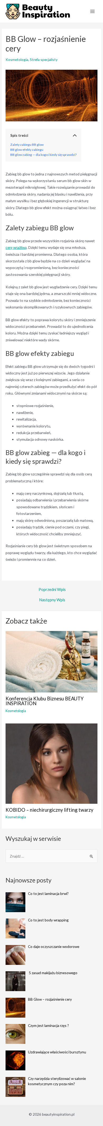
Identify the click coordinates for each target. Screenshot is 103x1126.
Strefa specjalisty (44, 59)
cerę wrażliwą (16, 247)
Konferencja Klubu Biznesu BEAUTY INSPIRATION (45, 701)
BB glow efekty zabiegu (26, 150)
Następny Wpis (52, 600)
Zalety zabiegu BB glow (27, 145)
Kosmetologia (17, 59)
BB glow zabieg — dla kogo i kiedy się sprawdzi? (43, 155)
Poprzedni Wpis (52, 590)
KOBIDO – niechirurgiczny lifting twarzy (49, 810)
